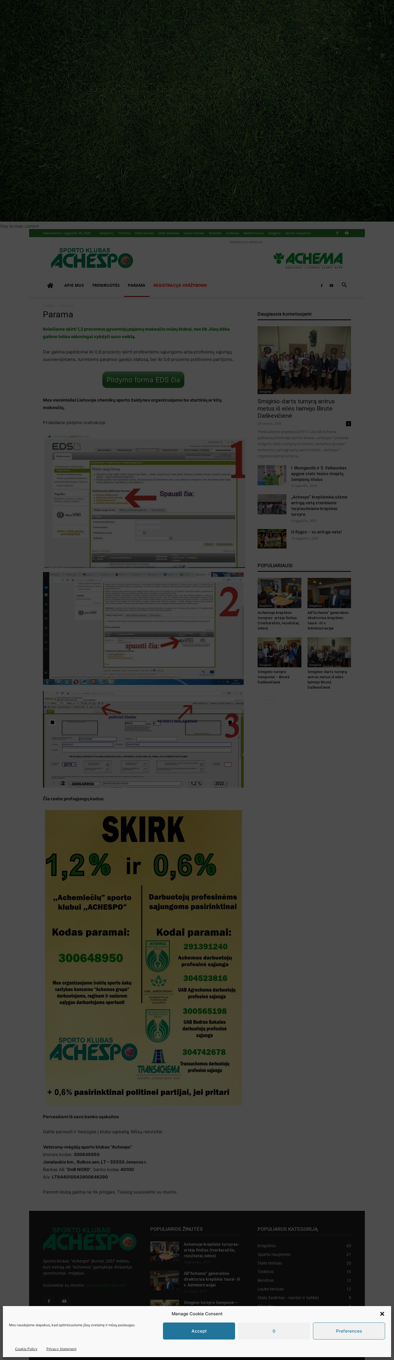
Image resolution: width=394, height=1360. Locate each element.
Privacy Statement (61, 1349)
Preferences (349, 1331)
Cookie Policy (26, 1349)
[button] (382, 1314)
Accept (199, 1331)
